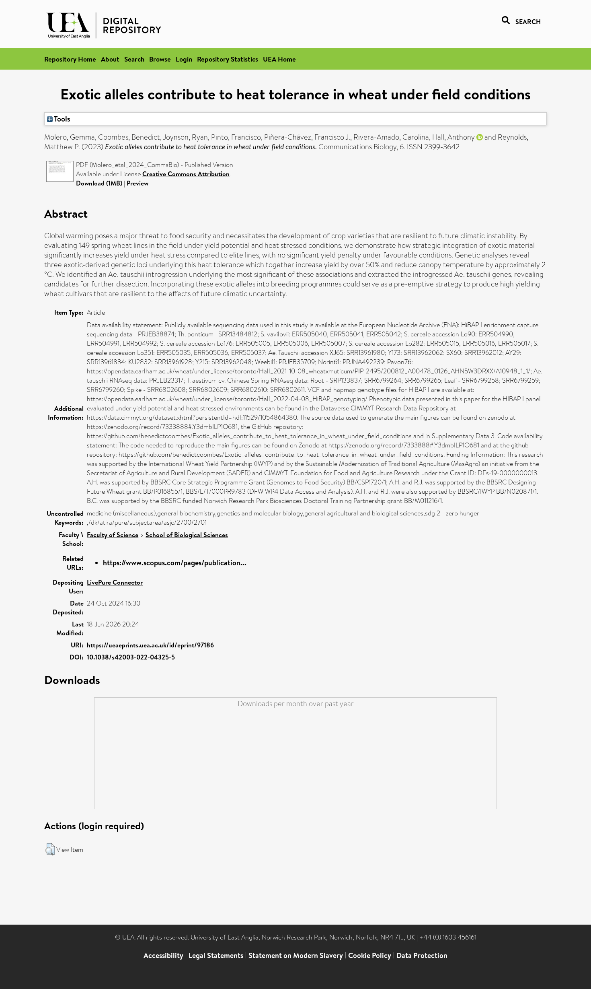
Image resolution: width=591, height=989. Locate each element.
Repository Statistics (227, 59)
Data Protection (421, 955)
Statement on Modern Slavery (295, 955)
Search (134, 59)
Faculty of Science (112, 534)
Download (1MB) (99, 183)
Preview (137, 183)
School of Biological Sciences (187, 534)
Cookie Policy (369, 955)
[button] (50, 849)
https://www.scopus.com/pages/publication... (174, 563)
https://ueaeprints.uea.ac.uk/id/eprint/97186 (150, 645)
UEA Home (279, 59)
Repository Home (70, 59)
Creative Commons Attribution (186, 173)
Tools (61, 118)
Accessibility (163, 955)
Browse (160, 59)
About (110, 59)
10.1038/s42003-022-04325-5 (131, 657)
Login (184, 59)
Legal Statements (216, 955)
